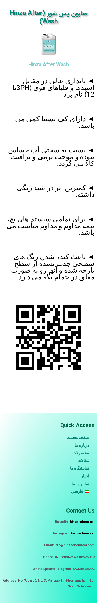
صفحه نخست (77, 437)
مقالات (83, 460)
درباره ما (81, 445)
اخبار (85, 476)
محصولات (80, 452)
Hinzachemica (82, 533)
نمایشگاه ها (79, 468)
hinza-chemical (82, 521)
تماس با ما (80, 483)
